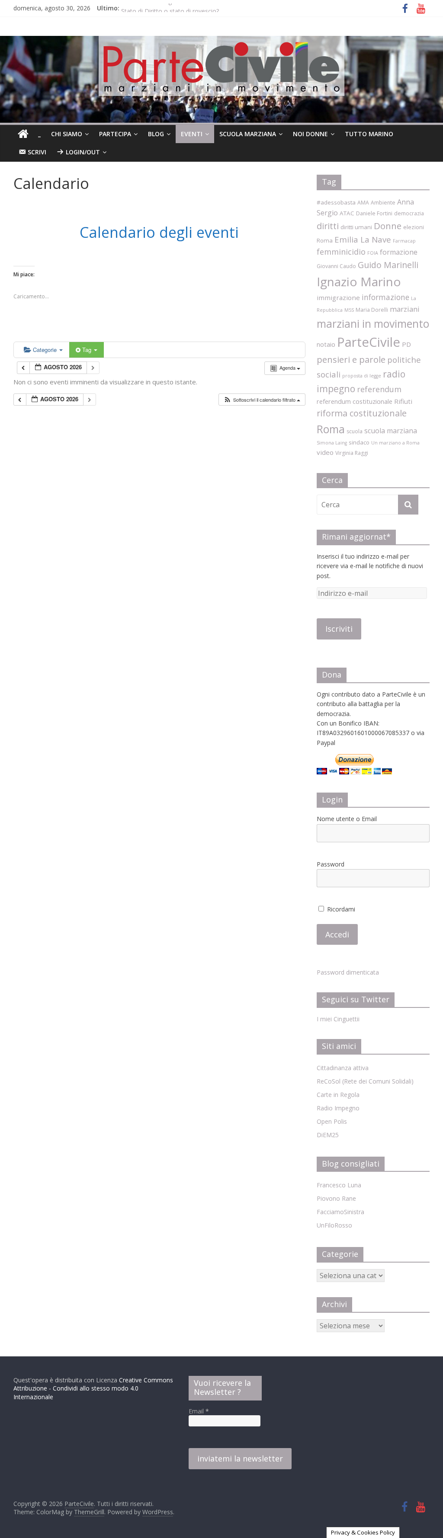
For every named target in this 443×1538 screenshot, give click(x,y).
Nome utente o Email (347, 819)
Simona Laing (332, 443)
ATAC (347, 213)
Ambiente (383, 202)
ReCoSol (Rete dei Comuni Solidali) (365, 1081)
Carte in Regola (338, 1094)
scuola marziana (390, 430)
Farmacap (404, 241)
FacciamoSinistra (340, 1212)
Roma (331, 429)
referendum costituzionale (354, 401)
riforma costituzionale (362, 413)
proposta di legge (361, 376)
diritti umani (356, 227)
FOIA (372, 253)
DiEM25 (328, 1135)
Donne (387, 226)
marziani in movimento (373, 323)
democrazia (409, 213)
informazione (385, 297)
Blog (156, 134)
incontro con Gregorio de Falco (165, 8)
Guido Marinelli (388, 265)
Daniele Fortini (374, 213)
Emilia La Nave (362, 239)
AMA (363, 202)
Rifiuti (403, 401)
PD (406, 344)
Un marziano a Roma (395, 443)
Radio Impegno (338, 1108)
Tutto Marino (369, 134)
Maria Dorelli (372, 309)
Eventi (191, 134)
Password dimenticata (348, 972)
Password (330, 864)
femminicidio (341, 251)
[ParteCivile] (23, 134)
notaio (326, 344)
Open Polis (332, 1121)
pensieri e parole (351, 359)
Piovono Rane (336, 1198)
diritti (328, 226)
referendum (379, 389)
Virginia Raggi (351, 453)
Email (199, 1411)
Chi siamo (66, 134)
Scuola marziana (247, 134)
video (325, 452)
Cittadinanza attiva (343, 1068)
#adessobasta (336, 202)
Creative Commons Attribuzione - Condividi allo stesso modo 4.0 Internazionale (93, 1388)
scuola (355, 431)
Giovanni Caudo (336, 266)
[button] (262, 400)
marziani (405, 309)
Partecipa (115, 134)
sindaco (359, 442)
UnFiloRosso (334, 1225)
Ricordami (340, 909)
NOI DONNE (310, 134)
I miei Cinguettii (338, 1019)
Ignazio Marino (359, 281)
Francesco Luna (339, 1185)
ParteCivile (368, 342)
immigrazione (338, 297)
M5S (349, 310)
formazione (398, 252)
